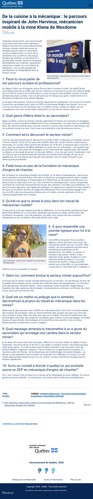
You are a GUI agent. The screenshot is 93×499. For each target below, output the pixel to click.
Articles (5, 396)
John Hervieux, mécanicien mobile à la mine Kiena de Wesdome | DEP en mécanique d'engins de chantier (39, 404)
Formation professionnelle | (74, 394)
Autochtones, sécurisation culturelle (47, 396)
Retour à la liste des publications (20, 424)
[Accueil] (44, 3)
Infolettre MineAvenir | (50, 394)
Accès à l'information (53, 479)
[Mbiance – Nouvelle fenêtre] (46, 494)
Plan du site (76, 479)
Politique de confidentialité (24, 479)
